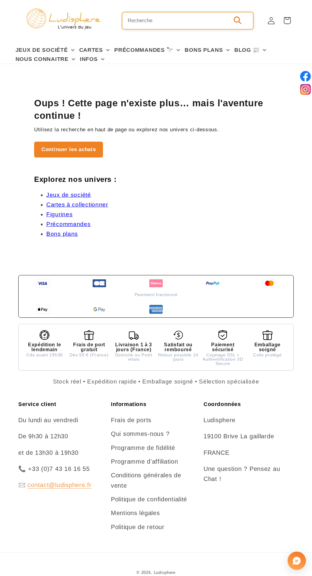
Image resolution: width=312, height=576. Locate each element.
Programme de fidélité (143, 447)
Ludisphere (165, 572)
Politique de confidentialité (149, 499)
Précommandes (68, 224)
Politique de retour (138, 527)
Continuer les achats (68, 149)
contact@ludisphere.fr (59, 485)
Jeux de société (68, 195)
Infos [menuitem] (89, 59)
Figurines (59, 214)
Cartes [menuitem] (91, 50)
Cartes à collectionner (77, 204)
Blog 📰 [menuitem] (247, 50)
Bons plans (62, 234)
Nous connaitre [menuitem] (42, 59)
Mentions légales (135, 513)
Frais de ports (131, 420)
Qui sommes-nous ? (140, 433)
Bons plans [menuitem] (204, 50)
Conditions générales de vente (146, 480)
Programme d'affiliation (144, 461)
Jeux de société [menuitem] (42, 50)
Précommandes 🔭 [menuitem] (143, 50)
